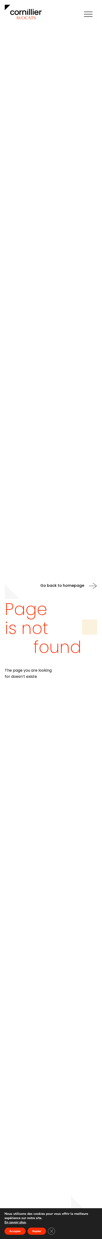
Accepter (15, 1231)
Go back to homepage (62, 585)
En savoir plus (15, 1222)
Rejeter (36, 1231)
